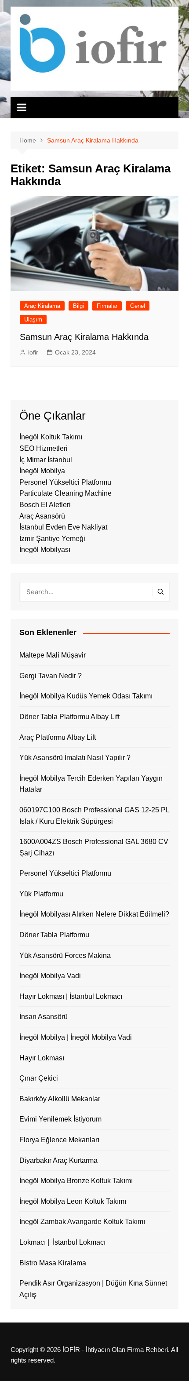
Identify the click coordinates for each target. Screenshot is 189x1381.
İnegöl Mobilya (42, 471)
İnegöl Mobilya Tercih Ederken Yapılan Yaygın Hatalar (91, 784)
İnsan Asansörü (43, 1016)
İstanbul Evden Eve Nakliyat (63, 527)
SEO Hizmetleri (43, 448)
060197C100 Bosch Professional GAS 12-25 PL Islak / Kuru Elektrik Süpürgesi (94, 815)
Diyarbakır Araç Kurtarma (58, 1160)
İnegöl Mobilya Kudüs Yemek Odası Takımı (86, 696)
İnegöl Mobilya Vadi (50, 975)
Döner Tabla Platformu (54, 935)
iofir (33, 352)
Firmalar (107, 306)
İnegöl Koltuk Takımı (50, 437)
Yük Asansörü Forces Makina (65, 955)
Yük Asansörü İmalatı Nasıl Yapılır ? (75, 757)
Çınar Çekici (38, 1078)
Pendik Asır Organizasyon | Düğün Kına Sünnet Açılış (93, 1288)
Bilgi (78, 306)
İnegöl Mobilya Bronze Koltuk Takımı (76, 1180)
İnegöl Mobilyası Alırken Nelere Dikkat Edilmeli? (94, 914)
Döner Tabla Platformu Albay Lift (69, 716)
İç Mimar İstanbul (45, 460)
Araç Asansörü (42, 516)
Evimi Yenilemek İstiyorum (60, 1119)
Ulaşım (33, 319)
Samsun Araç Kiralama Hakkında (84, 337)
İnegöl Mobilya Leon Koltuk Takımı (72, 1201)
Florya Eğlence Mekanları (59, 1140)
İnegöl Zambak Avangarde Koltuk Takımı (82, 1221)
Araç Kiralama (42, 306)
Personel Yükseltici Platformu (65, 482)
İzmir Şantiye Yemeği (52, 538)
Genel (137, 306)
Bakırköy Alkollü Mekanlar (59, 1099)
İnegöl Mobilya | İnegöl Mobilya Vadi (75, 1037)
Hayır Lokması (41, 1058)
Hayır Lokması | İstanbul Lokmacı (70, 996)
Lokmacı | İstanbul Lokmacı (62, 1242)
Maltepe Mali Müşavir (52, 655)
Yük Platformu (41, 894)
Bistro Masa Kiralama (52, 1263)
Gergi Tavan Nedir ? (50, 676)
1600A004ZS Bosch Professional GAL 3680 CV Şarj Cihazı (93, 847)
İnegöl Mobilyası (44, 549)
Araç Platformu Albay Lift (57, 737)
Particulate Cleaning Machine (65, 493)
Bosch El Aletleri (45, 504)
